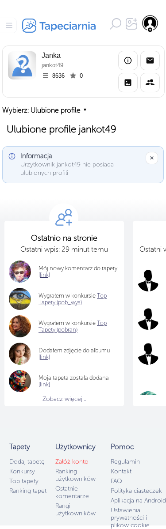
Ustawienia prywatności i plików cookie (130, 517)
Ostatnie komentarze (72, 492)
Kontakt (121, 471)
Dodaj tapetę (27, 461)
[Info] (128, 60)
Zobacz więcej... (64, 399)
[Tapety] (128, 82)
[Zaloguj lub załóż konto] (150, 23)
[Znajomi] (150, 82)
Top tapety (24, 481)
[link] (44, 384)
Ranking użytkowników (75, 475)
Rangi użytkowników (75, 509)
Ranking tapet (27, 491)
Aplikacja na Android (138, 500)
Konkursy (22, 471)
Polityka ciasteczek (136, 491)
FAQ (116, 481)
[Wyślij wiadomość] (150, 60)
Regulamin (125, 461)
